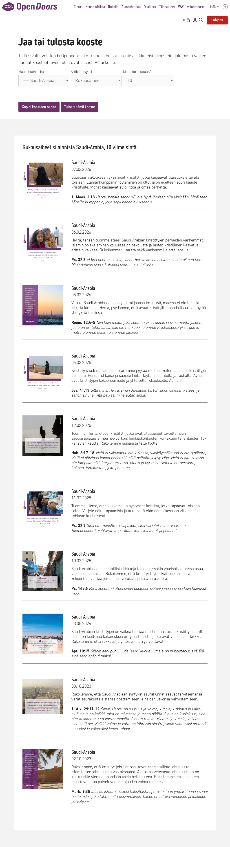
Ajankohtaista (131, 6)
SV (225, 7)
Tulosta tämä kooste (79, 107)
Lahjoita (217, 20)
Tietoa (78, 6)
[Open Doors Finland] (29, 6)
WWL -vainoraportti (191, 6)
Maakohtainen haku (32, 71)
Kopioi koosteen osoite (39, 107)
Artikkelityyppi (81, 71)
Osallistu (150, 6)
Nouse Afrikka (95, 6)
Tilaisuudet (167, 6)
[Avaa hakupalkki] (200, 20)
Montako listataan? (137, 71)
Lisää (212, 6)
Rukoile (113, 6)
